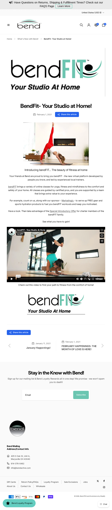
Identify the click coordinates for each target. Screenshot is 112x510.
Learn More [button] (64, 6)
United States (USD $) (91, 12)
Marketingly (68, 200)
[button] (8, 25)
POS (85, 496)
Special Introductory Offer (63, 211)
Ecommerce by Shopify (97, 496)
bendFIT (12, 186)
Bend (82, 496)
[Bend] (18, 439)
